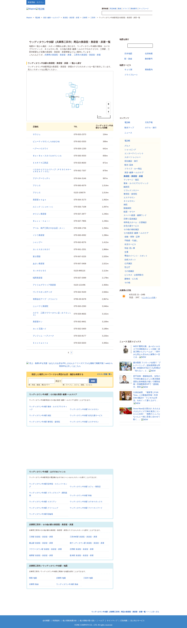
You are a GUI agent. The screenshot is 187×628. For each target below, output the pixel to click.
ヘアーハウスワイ (40, 148)
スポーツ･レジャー (132, 157)
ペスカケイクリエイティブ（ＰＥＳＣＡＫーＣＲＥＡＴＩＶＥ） (52, 170)
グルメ (127, 146)
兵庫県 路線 (34, 584)
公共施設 (128, 263)
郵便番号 (134, 9)
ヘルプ (147, 2)
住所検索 (149, 53)
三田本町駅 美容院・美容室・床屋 (83, 537)
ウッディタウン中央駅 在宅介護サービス (86, 415)
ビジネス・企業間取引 (134, 275)
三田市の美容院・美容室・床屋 (87, 55)
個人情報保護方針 (70, 621)
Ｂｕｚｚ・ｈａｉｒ (41, 221)
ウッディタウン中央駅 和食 (81, 495)
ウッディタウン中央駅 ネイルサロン (84, 409)
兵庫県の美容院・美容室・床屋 (57, 55)
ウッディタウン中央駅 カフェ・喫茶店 (85, 487)
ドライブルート (131, 75)
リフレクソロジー (131, 190)
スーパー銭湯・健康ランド (135, 215)
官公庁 (127, 267)
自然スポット (130, 259)
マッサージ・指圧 (131, 180)
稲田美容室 (37, 278)
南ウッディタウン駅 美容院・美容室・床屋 (87, 543)
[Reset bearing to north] (108, 112)
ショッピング (130, 149)
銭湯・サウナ (129, 212)
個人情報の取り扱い (88, 621)
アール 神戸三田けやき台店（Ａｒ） (49, 228)
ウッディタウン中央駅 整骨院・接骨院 (44, 422)
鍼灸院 (126, 187)
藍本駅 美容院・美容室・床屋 (82, 555)
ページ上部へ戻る (125, 612)
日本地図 (128, 53)
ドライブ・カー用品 (133, 169)
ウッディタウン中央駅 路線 (67, 584)
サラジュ (37, 134)
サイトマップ (156, 2)
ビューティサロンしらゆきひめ (46, 141)
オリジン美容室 (39, 214)
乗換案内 (149, 69)
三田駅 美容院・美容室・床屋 (41, 537)
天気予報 (149, 122)
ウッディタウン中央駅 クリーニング (43, 508)
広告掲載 (123, 621)
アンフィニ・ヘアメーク (43, 336)
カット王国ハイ (39, 329)
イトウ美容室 (38, 235)
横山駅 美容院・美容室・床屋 (41, 543)
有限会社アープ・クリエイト (45, 299)
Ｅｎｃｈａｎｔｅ (40, 343)
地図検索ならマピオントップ (133, 2)
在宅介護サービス (131, 226)
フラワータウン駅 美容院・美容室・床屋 (45, 549)
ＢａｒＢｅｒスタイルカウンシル (47, 156)
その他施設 (129, 271)
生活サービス (130, 244)
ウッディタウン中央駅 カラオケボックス (86, 502)
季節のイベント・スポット (135, 256)
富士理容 (37, 256)
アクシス (37, 185)
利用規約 (56, 621)
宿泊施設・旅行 (131, 161)
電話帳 (127, 122)
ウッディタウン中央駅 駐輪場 (41, 514)
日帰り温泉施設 (130, 219)
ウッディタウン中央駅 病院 (40, 415)
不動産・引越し (131, 240)
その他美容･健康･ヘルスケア (136, 233)
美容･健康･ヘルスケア (134, 172)
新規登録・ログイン (36, 2)
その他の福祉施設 (131, 229)
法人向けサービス (137, 621)
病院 (125, 204)
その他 (127, 282)
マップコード (144, 9)
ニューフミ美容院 (40, 306)
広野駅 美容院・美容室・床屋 (82, 549)
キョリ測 (128, 69)
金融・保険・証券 (132, 237)
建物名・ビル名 (131, 279)
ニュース (128, 133)
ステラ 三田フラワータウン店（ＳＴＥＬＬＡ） (52, 314)
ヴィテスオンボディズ (42, 292)
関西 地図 (33, 578)
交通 (126, 252)
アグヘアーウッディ (41, 178)
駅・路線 (128, 59)
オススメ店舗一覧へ (104, 374)
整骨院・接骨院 (130, 194)
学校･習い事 (129, 248)
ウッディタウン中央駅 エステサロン (84, 422)
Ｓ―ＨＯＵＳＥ (39, 271)
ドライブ (126, 9)
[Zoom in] (108, 104)
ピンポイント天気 (148, 298)
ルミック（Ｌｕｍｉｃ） (43, 207)
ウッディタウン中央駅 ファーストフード (86, 508)
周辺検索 (113, 9)
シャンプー (37, 242)
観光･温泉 (128, 165)
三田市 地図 (88, 578)
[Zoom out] (108, 108)
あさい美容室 (38, 263)
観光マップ (129, 127)
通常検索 (105, 9)
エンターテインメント (134, 153)
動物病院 (127, 208)
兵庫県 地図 (61, 578)
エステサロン (129, 197)
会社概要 (46, 621)
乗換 (119, 9)
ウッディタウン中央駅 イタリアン (42, 502)
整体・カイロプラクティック (136, 183)
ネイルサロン (129, 201)
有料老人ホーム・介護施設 (135, 222)
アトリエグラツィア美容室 (44, 285)
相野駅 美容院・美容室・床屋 (41, 555)
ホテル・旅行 (150, 127)
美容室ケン (37, 321)
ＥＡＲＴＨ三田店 (40, 163)
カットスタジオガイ (41, 249)
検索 (156, 13)
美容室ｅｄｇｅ (39, 200)
